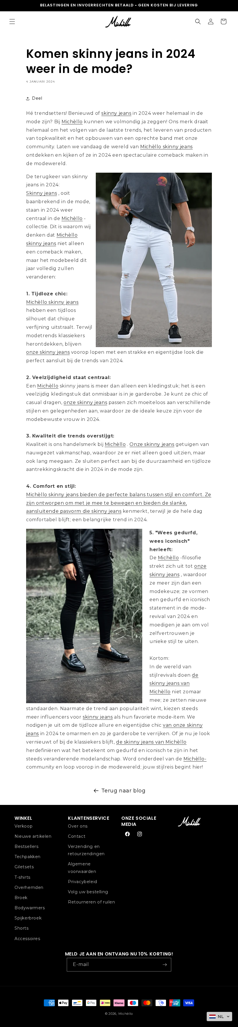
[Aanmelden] (164, 964)
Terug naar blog (123, 790)
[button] (12, 21)
